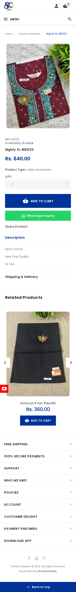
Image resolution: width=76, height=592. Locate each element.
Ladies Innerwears (29, 33)
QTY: (8, 177)
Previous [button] (5, 363)
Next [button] (71, 363)
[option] (38, 86)
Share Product (16, 226)
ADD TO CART (42, 201)
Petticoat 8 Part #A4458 (38, 403)
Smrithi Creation (21, 566)
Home (8, 33)
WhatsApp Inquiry (41, 216)
